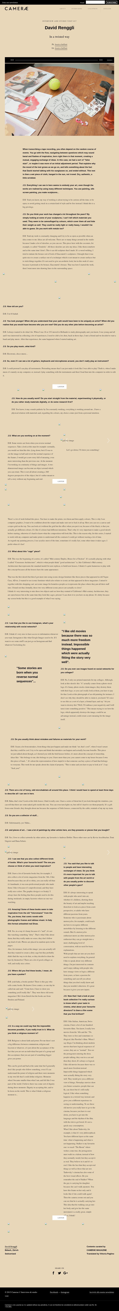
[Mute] (105, 60)
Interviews (76, 9)
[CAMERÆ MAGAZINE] (16, 8)
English (107, 9)
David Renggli (11, 1246)
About (63, 9)
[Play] (8, 60)
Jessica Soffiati (61, 44)
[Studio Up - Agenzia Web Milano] (108, 1305)
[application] (59, 60)
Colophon (93, 9)
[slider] (110, 59)
